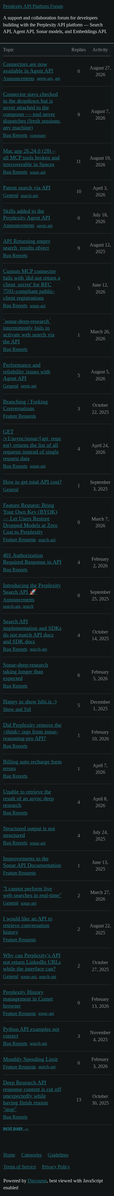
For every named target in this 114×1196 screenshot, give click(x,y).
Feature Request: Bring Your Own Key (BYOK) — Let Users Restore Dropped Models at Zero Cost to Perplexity (30, 518)
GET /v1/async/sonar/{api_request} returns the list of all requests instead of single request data (32, 445)
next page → (16, 1128)
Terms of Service (19, 1166)
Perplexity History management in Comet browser (28, 998)
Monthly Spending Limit (30, 1059)
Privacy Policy (56, 1166)
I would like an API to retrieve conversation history (27, 925)
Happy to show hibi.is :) (30, 701)
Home (9, 1154)
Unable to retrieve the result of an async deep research (28, 798)
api (57, 78)
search (28, 606)
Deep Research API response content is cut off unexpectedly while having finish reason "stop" (32, 1095)
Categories (31, 1154)
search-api (29, 195)
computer (38, 135)
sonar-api (38, 172)
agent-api (45, 78)
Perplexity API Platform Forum (33, 6)
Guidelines (58, 1154)
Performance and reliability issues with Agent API (26, 371)
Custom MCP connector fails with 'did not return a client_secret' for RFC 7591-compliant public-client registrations (31, 284)
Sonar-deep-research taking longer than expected (25, 671)
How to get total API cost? (32, 482)
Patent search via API (26, 188)
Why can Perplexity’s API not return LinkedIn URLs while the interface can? (32, 962)
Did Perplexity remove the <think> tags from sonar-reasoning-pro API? (32, 731)
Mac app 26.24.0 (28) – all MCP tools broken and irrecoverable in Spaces (31, 157)
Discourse (37, 1180)
